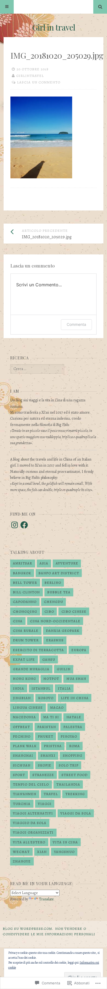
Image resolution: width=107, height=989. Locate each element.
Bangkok (22, 573)
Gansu (48, 659)
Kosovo (46, 698)
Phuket (45, 736)
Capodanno (24, 601)
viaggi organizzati (33, 832)
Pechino (21, 736)
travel (51, 794)
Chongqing (25, 611)
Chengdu (53, 601)
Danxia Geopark (62, 630)
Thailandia (68, 784)
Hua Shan (76, 678)
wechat (21, 851)
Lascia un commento (38, 82)
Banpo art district (58, 573)
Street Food (74, 774)
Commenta (76, 324)
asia (44, 563)
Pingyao (69, 736)
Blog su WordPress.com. (28, 928)
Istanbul (41, 688)
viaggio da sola (29, 822)
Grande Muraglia (31, 669)
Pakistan (46, 727)
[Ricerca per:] (37, 368)
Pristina (53, 746)
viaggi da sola (75, 813)
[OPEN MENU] (7, 7)
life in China (75, 698)
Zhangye (22, 861)
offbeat (21, 727)
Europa (78, 650)
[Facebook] (24, 525)
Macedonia (24, 717)
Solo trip (68, 765)
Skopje (44, 765)
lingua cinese (28, 707)
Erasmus (55, 640)
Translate (46, 899)
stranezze (43, 774)
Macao (57, 707)
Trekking (75, 794)
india (18, 688)
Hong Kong (24, 678)
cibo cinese (73, 611)
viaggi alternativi (33, 813)
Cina (17, 621)
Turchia (21, 803)
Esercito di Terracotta (38, 650)
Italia (64, 688)
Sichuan (21, 765)
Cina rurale (25, 630)
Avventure (67, 563)
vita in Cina (65, 842)
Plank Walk (24, 746)
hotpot (51, 678)
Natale (73, 717)
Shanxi (48, 755)
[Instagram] (14, 525)
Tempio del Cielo (31, 784)
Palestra (72, 727)
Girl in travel (53, 27)
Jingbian (22, 698)
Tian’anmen (24, 794)
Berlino (52, 582)
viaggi (45, 803)
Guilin (64, 669)
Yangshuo (64, 851)
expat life (24, 659)
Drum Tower (26, 640)
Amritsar (22, 563)
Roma (74, 746)
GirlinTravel (30, 75)
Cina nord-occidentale (55, 621)
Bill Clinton (26, 592)
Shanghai (23, 755)
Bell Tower (25, 582)
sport (19, 774)
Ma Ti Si (51, 717)
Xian (42, 851)
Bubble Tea (59, 592)
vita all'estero (29, 842)
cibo (49, 611)
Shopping (72, 755)
